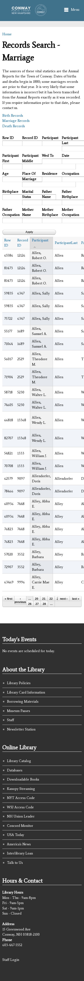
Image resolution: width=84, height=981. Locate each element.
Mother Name (28, 212)
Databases (14, 770)
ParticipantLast (66, 243)
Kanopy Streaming (21, 789)
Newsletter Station (21, 729)
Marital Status (27, 194)
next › (63, 598)
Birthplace (10, 191)
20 (36, 598)
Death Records (13, 126)
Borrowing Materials (22, 701)
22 (51, 598)
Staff (10, 720)
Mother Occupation (70, 212)
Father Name (47, 194)
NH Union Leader (21, 816)
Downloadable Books (23, 779)
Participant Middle (30, 158)
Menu (75, 9)
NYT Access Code (21, 798)
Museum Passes (18, 711)
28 (44, 604)
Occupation (70, 173)
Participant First (10, 158)
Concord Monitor (20, 826)
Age (5, 173)
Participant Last (70, 140)
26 (30, 604)
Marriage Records (16, 121)
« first (8, 598)
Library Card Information (26, 692)
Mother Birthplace (50, 212)
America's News (19, 844)
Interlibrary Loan (20, 853)
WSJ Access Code (20, 807)
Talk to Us (15, 863)
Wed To (48, 155)
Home (7, 34)
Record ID (30, 138)
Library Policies (19, 683)
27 (37, 604)
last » (75, 598)
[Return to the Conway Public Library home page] (27, 13)
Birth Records (12, 115)
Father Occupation (10, 212)
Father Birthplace (70, 194)
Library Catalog (19, 761)
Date (65, 155)
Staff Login (10, 960)
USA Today (15, 835)
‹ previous (20, 600)
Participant (50, 138)
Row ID (8, 138)
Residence (49, 173)
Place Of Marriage (29, 176)
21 (44, 598)
